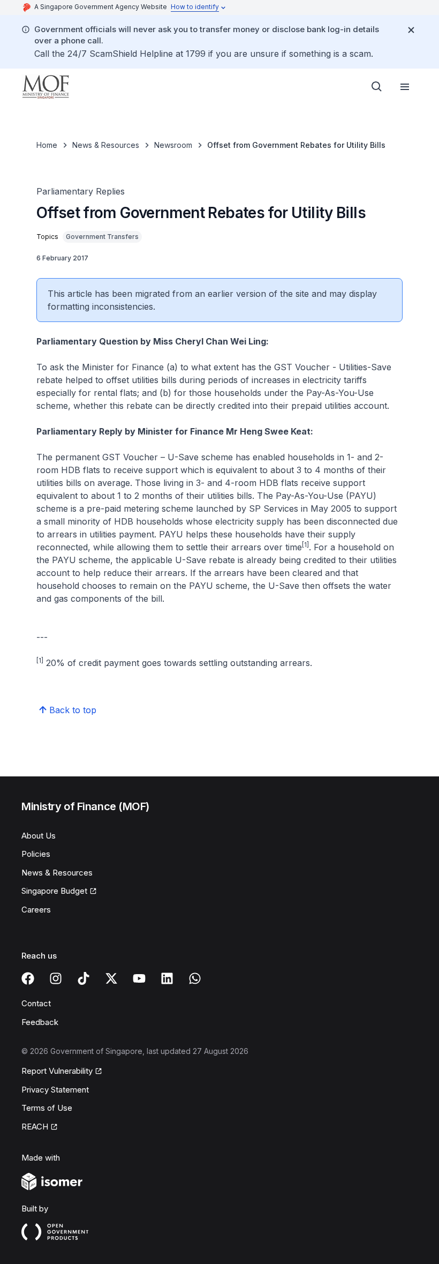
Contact (36, 1003)
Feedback (39, 1022)
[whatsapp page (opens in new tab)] (194, 978)
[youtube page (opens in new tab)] (139, 978)
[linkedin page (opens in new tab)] (167, 978)
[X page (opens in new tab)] (111, 978)
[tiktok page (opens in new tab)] (83, 978)
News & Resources (105, 144)
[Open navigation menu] (405, 87)
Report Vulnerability (57, 1072)
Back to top (72, 710)
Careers (36, 909)
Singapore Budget (55, 891)
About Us (38, 836)
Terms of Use (46, 1108)
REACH (39, 1127)
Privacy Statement (55, 1090)
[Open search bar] (377, 87)
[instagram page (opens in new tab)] (55, 978)
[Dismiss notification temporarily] (411, 30)
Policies (35, 854)
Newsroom (173, 144)
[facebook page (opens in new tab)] (27, 978)
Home (46, 144)
